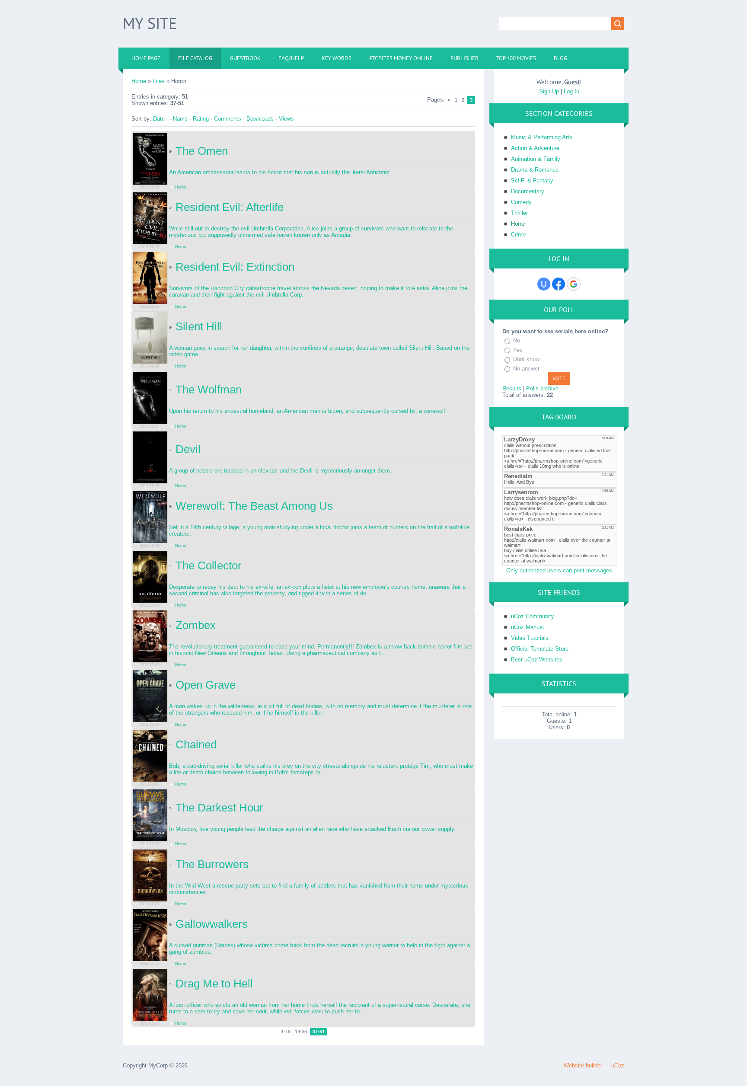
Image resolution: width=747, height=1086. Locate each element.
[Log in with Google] (574, 284)
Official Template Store (539, 648)
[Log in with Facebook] (558, 284)
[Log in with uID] (543, 284)
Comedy (521, 202)
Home (138, 81)
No (516, 340)
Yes (518, 350)
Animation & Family (535, 159)
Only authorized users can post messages (559, 570)
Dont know (526, 359)
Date (159, 118)
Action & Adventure (535, 148)
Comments (227, 118)
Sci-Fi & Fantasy (532, 180)
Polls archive (542, 388)
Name (180, 118)
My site (150, 23)
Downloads (260, 118)
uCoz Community (532, 616)
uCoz (617, 1065)
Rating (201, 118)
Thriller (519, 213)
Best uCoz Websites (536, 659)
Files (159, 81)
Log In (571, 91)
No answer (526, 368)
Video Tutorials (530, 638)
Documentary (527, 191)
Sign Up (549, 91)
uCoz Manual (527, 627)
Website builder (583, 1065)
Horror (180, 187)
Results (511, 388)
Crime (518, 234)
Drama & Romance (535, 169)
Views (286, 118)
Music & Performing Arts (541, 137)
